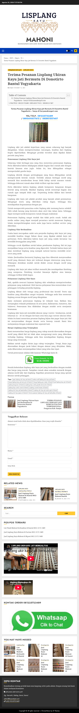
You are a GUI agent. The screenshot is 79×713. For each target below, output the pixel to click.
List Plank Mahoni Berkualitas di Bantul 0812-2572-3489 (24, 528)
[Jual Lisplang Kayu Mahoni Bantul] (47, 493)
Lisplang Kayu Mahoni (25, 491)
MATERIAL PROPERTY (61, 492)
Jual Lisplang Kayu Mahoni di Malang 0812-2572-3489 (69, 670)
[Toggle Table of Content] (67, 95)
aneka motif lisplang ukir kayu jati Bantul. (44, 379)
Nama (10, 451)
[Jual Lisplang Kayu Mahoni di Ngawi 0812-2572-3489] (58, 650)
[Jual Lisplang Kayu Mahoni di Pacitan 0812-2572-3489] (34, 650)
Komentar (12, 425)
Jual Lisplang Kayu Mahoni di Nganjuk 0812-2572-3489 (20, 670)
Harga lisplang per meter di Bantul (43, 382)
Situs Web (11, 466)
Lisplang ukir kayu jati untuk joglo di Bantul (45, 390)
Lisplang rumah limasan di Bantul (39, 388)
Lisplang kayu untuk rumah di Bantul (18, 388)
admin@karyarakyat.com (11, 699)
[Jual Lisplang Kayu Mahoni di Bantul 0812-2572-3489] (10, 493)
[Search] (72, 51)
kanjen (11, 88)
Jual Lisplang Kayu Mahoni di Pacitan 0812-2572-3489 (23, 532)
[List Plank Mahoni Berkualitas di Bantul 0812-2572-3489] (9, 650)
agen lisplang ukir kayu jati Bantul (22, 379)
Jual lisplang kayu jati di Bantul (62, 382)
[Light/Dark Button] (68, 51)
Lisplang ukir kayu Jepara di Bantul (17, 393)
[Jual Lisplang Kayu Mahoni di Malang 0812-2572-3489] (58, 665)
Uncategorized (45, 645)
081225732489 (45, 115)
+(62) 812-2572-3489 (12, 701)
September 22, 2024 (26, 500)
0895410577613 (31, 118)
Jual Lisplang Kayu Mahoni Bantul (62, 495)
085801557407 (50, 118)
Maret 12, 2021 (20, 88)
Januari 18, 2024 (62, 499)
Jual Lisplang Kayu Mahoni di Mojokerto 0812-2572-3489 (45, 670)
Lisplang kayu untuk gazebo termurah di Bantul (38, 385)
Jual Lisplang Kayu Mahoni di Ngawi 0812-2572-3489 (23, 536)
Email (10, 458)
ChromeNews (45, 711)
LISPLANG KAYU (28, 70)
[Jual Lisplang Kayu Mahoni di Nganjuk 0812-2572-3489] (9, 665)
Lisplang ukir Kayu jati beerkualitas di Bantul (20, 390)
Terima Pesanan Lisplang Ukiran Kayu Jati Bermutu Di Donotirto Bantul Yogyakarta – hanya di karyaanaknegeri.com (39, 99)
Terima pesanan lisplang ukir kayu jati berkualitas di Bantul (45, 393)
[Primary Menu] (3, 51)
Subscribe (75, 50)
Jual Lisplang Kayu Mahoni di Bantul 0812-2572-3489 (27, 495)
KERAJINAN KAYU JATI (14, 70)
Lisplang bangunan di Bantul (16, 385)
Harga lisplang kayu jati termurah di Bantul (20, 382)
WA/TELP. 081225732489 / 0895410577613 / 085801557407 (31, 103)
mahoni (39, 39)
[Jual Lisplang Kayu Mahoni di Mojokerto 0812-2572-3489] (34, 665)
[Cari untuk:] (30, 513)
